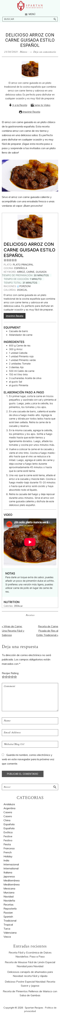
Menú (32, 14)
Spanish (8, 916)
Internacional (11, 864)
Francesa (9, 848)
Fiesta (7, 844)
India (6, 860)
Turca (7, 928)
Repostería (10, 908)
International (11, 868)
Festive (8, 836)
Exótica (8, 832)
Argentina (9, 808)
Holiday (8, 856)
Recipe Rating (10, 673)
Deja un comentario (44, 52)
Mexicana (9, 888)
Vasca (7, 936)
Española (9, 828)
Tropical (8, 924)
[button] (5, 260)
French (8, 852)
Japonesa (9, 876)
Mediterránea (12, 884)
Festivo (8, 840)
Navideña (9, 900)
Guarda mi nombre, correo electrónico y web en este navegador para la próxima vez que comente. (28, 759)
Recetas (30, 615)
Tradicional (10, 920)
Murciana (9, 892)
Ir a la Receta (19, 105)
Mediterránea (12, 880)
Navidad (9, 896)
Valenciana (10, 932)
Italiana (8, 872)
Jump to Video (42, 105)
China (7, 820)
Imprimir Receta (31, 111)
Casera (8, 812)
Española (9, 824)
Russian (8, 912)
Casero (8, 816)
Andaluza (9, 804)
